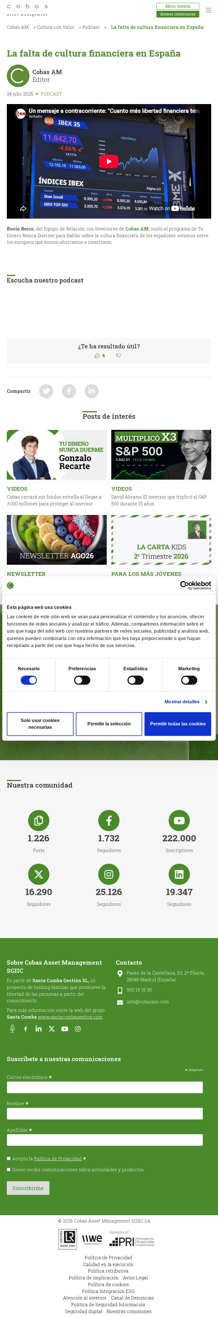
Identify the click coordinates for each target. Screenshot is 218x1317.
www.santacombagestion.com (70, 1017)
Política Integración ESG (108, 1291)
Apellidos (19, 1129)
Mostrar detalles (182, 701)
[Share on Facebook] (69, 391)
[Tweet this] (46, 391)
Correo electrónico (29, 1077)
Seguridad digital (83, 1311)
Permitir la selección (109, 723)
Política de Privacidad (58, 1158)
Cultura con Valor (55, 27)
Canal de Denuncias (132, 1298)
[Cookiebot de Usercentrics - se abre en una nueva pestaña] (186, 585)
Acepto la (49, 1158)
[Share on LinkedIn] (92, 391)
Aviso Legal (135, 1278)
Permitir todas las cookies (178, 723)
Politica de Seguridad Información (108, 1304)
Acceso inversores (178, 14)
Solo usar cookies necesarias (40, 724)
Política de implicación (94, 1278)
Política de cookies (108, 1284)
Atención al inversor (85, 1298)
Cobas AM (18, 27)
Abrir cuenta (177, 6)
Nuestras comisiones (129, 1311)
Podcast (91, 27)
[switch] (82, 680)
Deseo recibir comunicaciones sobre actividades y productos (78, 1169)
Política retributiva (108, 1271)
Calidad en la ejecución (108, 1264)
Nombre (18, 1103)
